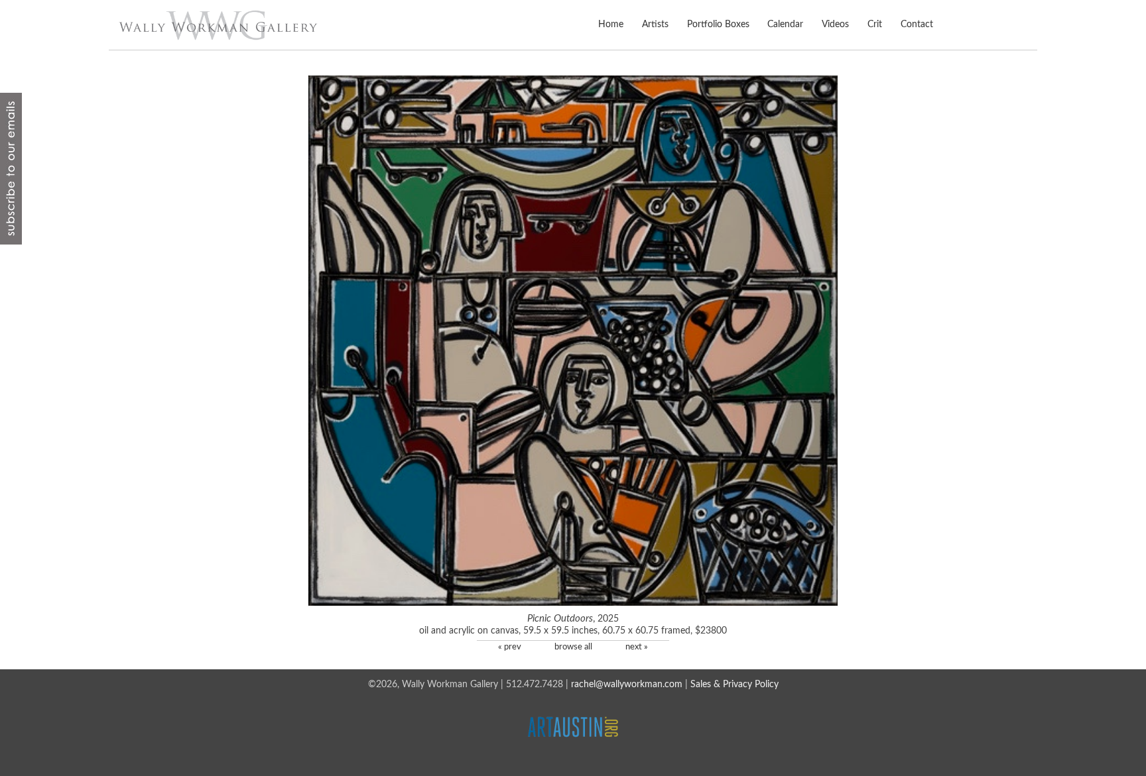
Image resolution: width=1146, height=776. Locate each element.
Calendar (785, 24)
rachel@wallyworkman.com (626, 684)
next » (636, 647)
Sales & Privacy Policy (734, 684)
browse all (573, 647)
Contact (916, 24)
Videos (835, 24)
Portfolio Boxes (718, 24)
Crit (874, 24)
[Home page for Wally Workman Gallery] (218, 25)
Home (610, 24)
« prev (509, 647)
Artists (655, 24)
